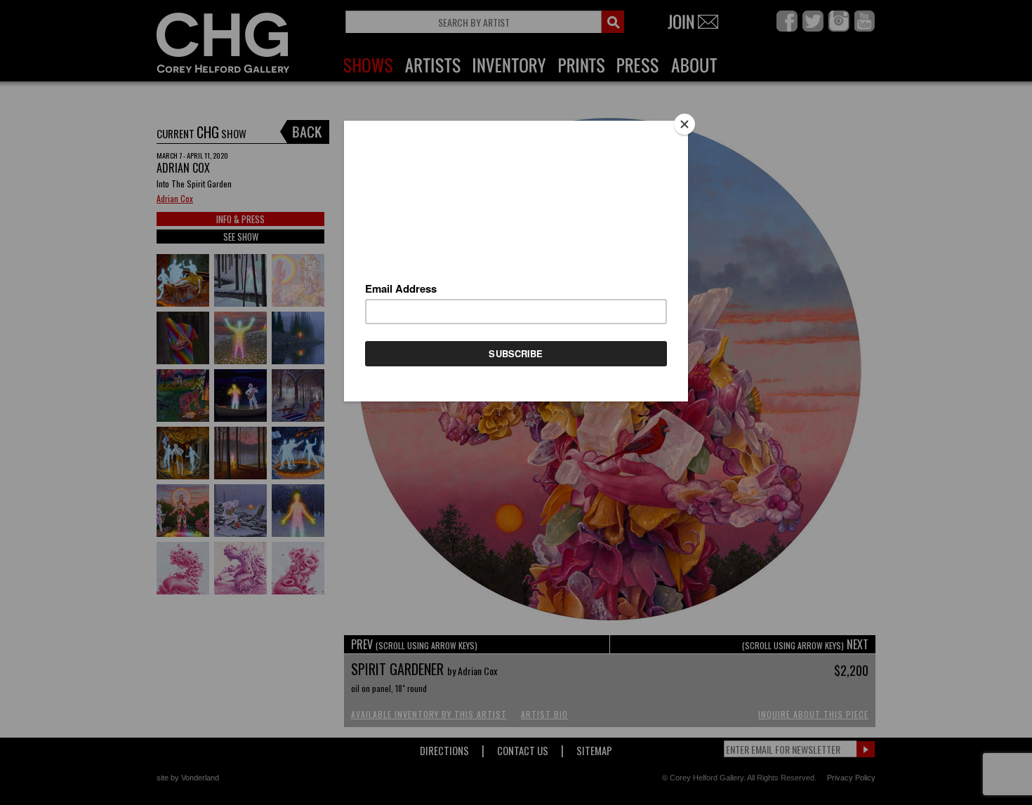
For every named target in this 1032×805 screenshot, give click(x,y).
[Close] (684, 124)
